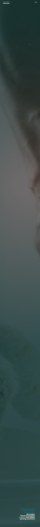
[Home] (6, 3)
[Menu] (36, 2)
